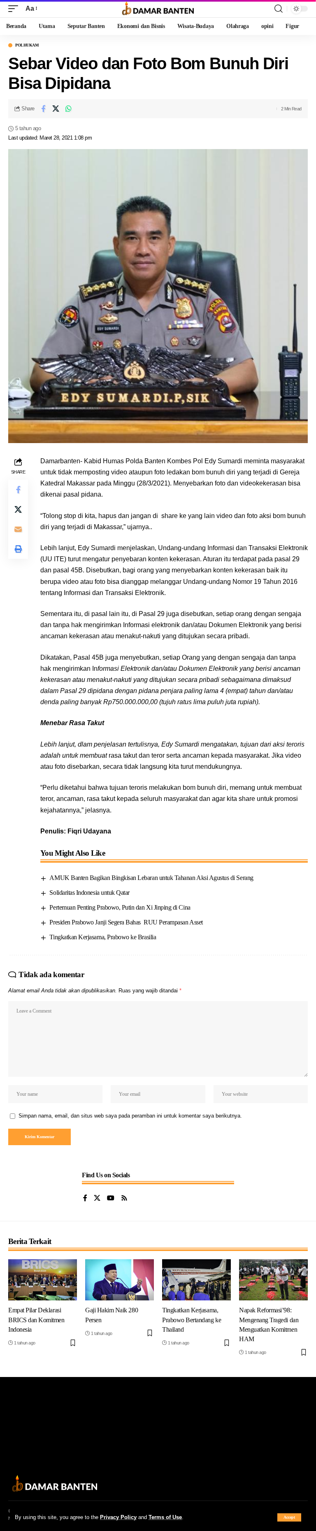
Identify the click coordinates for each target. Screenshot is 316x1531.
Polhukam (26, 45)
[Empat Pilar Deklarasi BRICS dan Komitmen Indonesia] (42, 1279)
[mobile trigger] (15, 8)
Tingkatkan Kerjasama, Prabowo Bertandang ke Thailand (191, 1320)
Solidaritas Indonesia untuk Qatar (89, 892)
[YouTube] (111, 1198)
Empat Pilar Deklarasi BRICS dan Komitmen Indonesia (36, 1320)
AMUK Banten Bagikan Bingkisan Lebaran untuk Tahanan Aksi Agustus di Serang (151, 877)
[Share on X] (56, 108)
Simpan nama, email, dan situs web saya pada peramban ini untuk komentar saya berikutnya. (130, 1116)
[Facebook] (85, 1198)
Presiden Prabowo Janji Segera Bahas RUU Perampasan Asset (125, 922)
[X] (97, 1198)
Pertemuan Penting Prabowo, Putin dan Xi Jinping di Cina (119, 907)
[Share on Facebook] (43, 108)
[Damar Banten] (158, 8)
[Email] (18, 529)
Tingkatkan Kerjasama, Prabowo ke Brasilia (102, 937)
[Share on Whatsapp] (68, 108)
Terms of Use (165, 1517)
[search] (278, 9)
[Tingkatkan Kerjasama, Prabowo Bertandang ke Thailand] (196, 1279)
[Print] (18, 549)
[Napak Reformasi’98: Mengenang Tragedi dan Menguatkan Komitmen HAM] (273, 1279)
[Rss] (124, 1198)
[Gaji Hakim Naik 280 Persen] (119, 1279)
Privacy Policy (118, 1517)
